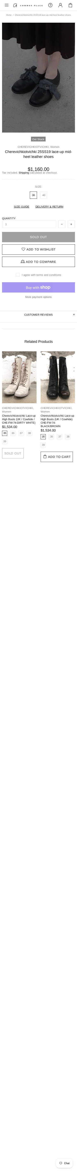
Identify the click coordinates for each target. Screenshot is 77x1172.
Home (9, 15)
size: (38, 186)
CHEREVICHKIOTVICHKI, (33, 146)
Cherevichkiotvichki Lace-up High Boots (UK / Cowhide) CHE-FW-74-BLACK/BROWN (57, 421)
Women (54, 146)
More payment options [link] (38, 297)
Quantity (9, 218)
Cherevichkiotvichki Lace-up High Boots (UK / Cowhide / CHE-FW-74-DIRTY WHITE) (19, 419)
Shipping (24, 172)
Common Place (28, 5)
